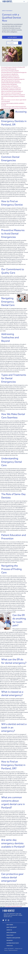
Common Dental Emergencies (8, 69)
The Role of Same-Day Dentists (9, 84)
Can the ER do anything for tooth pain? (11, 89)
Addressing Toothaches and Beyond (10, 77)
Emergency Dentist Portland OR (14, 906)
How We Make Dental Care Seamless (10, 81)
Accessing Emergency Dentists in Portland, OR (13, 67)
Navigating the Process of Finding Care (11, 88)
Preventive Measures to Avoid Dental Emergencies (14, 72)
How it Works (10, 924)
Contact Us (9, 930)
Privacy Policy (10, 935)
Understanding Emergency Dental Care (11, 82)
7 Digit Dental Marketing (12, 950)
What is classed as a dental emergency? (11, 93)
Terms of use (10, 945)
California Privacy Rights (13, 943)
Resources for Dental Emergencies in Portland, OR (14, 108)
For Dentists (10, 940)
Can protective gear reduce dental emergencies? (13, 106)
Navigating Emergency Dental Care (10, 76)
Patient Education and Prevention (9, 86)
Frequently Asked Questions (13, 937)
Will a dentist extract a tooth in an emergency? (13, 94)
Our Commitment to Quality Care (9, 74)
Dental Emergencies (11, 932)
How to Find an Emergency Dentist (10, 70)
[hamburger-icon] (24, 1)
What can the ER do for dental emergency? (12, 91)
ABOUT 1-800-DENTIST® (12, 927)
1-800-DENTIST (10, 948)
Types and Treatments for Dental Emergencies (13, 79)
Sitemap (5, 950)
